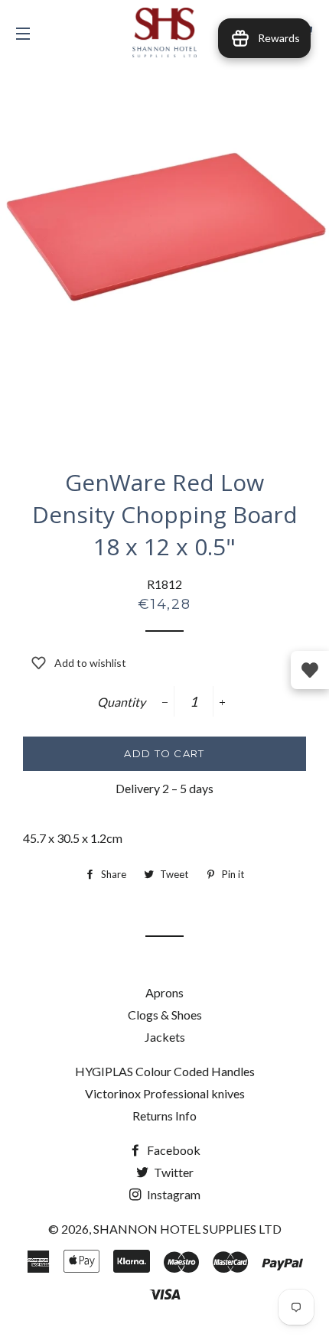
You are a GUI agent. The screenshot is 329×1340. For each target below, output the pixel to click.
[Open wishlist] (310, 670)
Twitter (172, 1172)
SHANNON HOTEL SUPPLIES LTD (187, 1228)
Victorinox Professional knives (165, 1093)
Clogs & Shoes (165, 1014)
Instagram (172, 1194)
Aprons (164, 992)
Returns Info (164, 1115)
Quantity (121, 701)
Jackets (165, 1036)
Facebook (172, 1150)
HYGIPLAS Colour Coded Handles (165, 1071)
